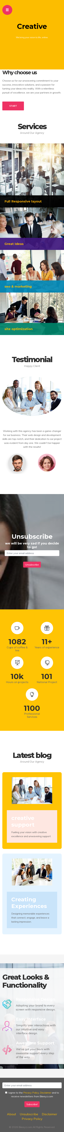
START (13, 105)
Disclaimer (45, 1092)
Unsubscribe (29, 1114)
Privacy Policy (31, 1092)
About (11, 1114)
